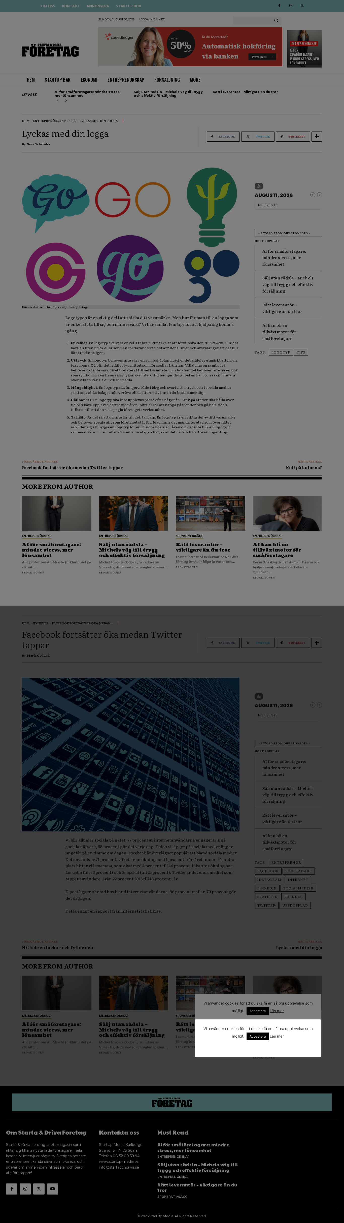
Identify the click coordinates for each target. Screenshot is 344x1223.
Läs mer (277, 1036)
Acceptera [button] (258, 1036)
